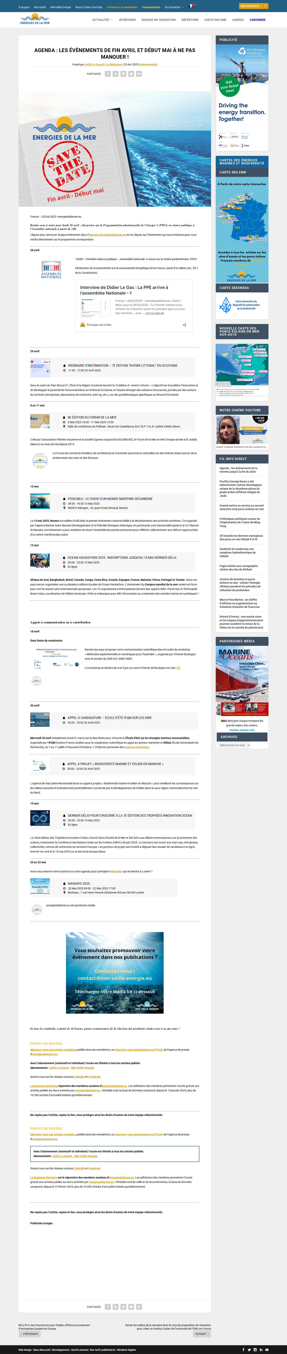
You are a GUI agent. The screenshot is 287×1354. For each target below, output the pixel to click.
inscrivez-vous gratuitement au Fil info (139, 1049)
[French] (193, 6)
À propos (24, 7)
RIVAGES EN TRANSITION (159, 20)
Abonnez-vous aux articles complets (52, 1049)
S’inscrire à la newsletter (122, 7)
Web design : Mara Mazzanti (34, 1349)
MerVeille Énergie (60, 7)
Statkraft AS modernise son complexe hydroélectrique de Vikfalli (238, 552)
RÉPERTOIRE (190, 20)
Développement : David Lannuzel (70, 1349)
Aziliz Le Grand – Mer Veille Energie (72, 1067)
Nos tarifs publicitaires (102, 1349)
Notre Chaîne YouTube (88, 7)
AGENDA (238, 20)
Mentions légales (126, 1349)
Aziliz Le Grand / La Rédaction (103, 64)
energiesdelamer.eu (44, 1054)
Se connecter (172, 7)
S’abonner (258, 20)
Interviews (127, 20)
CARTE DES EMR (215, 20)
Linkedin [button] (79, 1076)
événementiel (148, 64)
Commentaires (151, 7)
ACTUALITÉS (100, 20)
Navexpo (116, 871)
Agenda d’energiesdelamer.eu (107, 234)
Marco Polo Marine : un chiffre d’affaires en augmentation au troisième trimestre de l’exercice (240, 603)
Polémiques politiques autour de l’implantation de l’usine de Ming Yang (240, 522)
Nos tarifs (40, 7)
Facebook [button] (94, 1076)
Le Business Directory (43, 1085)
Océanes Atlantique (137, 747)
